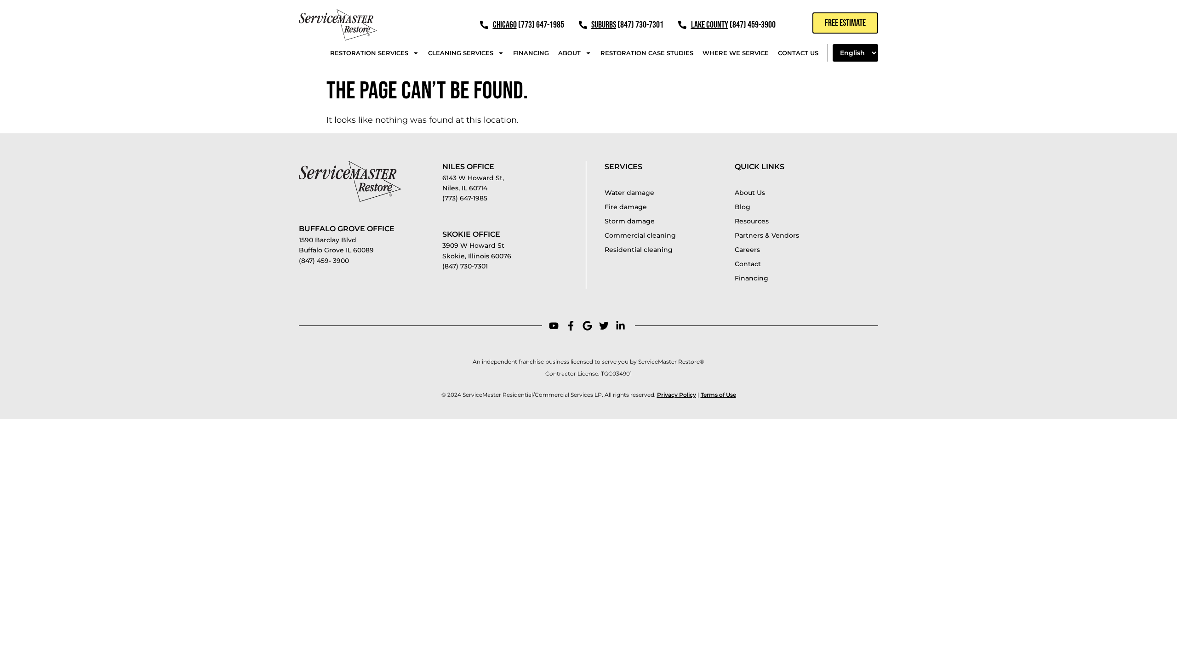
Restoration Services (369, 53)
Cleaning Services (460, 53)
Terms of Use (718, 394)
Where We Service (736, 53)
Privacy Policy (676, 394)
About (569, 53)
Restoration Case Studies (646, 53)
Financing (531, 53)
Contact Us (798, 53)
